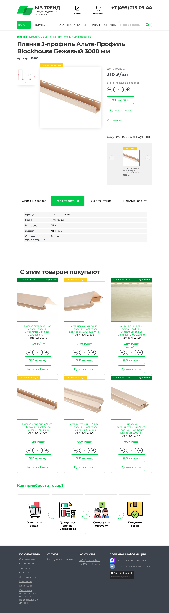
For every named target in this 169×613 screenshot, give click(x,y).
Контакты (110, 24)
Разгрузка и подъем (60, 559)
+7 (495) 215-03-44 (131, 7)
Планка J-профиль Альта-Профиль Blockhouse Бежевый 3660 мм (37, 426)
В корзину (121, 100)
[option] (26, 77)
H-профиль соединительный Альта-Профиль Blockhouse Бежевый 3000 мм (131, 428)
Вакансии (25, 585)
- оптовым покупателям (131, 560)
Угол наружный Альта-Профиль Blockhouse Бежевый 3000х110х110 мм (84, 328)
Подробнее (50, 279)
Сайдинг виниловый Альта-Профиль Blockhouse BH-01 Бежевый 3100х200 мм (131, 330)
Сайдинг (46, 36)
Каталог (24, 24)
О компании (42, 24)
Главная (22, 36)
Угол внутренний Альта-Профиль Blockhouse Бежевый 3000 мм (84, 426)
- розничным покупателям (133, 566)
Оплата (59, 24)
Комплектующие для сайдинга (72, 36)
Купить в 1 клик (120, 110)
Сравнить (116, 120)
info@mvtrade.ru (89, 560)
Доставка (73, 24)
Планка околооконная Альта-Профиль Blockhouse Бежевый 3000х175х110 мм (37, 330)
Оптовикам (91, 24)
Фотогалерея (27, 577)
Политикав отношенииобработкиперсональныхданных (28, 596)
